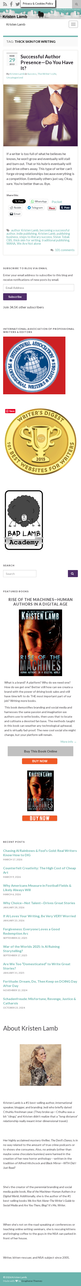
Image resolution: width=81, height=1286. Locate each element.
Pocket (57, 202)
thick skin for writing (26, 240)
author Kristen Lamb (24, 230)
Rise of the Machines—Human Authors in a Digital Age (41, 601)
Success (32, 73)
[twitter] (17, 3)
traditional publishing (55, 240)
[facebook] (11, 3)
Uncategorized (14, 77)
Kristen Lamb (15, 24)
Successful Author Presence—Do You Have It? (47, 62)
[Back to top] (71, 1276)
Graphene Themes (31, 1280)
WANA (11, 243)
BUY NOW (39, 761)
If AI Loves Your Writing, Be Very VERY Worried (39, 916)
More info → (69, 741)
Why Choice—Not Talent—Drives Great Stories (39, 903)
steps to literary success (35, 237)
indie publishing (27, 233)
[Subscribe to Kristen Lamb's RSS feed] (5, 3)
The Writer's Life (47, 73)
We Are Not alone (29, 243)
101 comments (65, 250)
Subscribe (15, 296)
